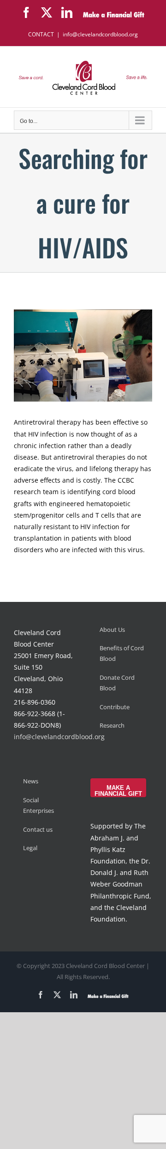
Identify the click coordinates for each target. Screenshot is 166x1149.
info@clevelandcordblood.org (100, 34)
